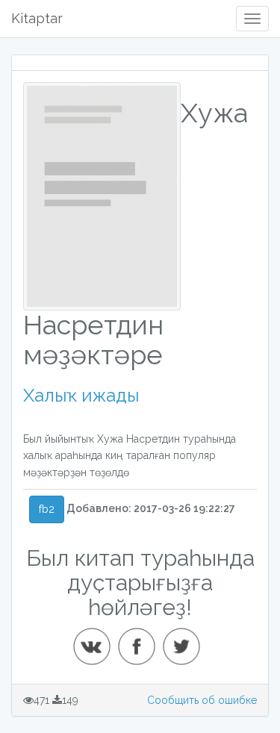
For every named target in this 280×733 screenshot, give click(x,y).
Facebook (141, 640)
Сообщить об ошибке (202, 700)
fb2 (47, 509)
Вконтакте (96, 640)
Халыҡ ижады (81, 395)
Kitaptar (37, 18)
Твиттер (186, 640)
